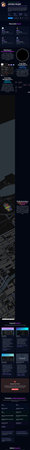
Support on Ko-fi (15, 389)
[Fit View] (16, 91)
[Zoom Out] (16, 90)
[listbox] (9, 70)
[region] (7, 207)
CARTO (6, 319)
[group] (15, 82)
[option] (8, 68)
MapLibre (3, 319)
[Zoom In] (16, 89)
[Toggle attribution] (14, 319)
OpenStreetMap (9, 319)
